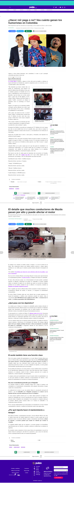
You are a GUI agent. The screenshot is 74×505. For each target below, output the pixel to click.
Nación (8, 9)
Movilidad (23, 447)
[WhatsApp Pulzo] (64, 8)
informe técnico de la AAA (36, 313)
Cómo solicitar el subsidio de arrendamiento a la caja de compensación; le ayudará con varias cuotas (43, 198)
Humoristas (11, 188)
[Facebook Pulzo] (53, 8)
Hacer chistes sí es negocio (22, 181)
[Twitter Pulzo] (56, 8)
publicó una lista (25, 154)
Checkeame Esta (49, 9)
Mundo (35, 9)
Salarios (17, 188)
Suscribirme (58, 477)
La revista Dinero (12, 81)
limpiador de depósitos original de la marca (18, 286)
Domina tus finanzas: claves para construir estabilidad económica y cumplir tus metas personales (19, 198)
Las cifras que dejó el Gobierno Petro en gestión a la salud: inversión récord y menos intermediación (57, 338)
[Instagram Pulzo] (62, 8)
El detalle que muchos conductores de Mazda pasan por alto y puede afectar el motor (56, 323)
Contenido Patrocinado (15, 218)
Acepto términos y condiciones (60, 472)
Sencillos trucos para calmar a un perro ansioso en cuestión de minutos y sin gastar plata (55, 198)
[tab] (25, 193)
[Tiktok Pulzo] (58, 8)
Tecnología (28, 9)
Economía (42, 9)
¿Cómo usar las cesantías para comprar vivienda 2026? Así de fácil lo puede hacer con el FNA (31, 198)
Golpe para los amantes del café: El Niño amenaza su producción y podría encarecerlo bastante (57, 132)
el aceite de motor (26, 277)
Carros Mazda (16, 447)
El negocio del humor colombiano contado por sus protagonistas (53, 182)
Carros (10, 447)
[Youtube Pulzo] (60, 8)
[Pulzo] (33, 7)
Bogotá (15, 9)
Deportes (21, 9)
